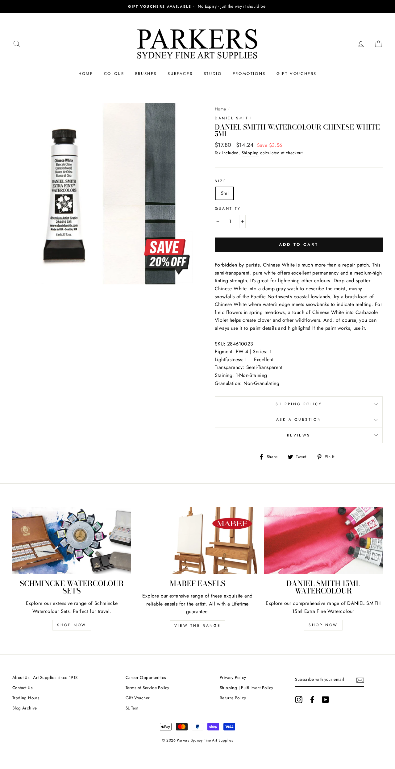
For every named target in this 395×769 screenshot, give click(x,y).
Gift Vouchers (296, 73)
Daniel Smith (233, 118)
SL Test (132, 708)
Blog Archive (24, 708)
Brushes (146, 73)
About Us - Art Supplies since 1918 (45, 677)
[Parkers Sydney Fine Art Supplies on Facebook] (312, 699)
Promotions (249, 73)
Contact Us (22, 687)
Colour (114, 73)
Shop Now (71, 625)
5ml (225, 193)
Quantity (228, 208)
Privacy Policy (233, 677)
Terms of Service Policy (147, 687)
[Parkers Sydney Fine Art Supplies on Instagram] (298, 699)
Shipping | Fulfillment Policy (246, 687)
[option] (197, 6)
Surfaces (180, 73)
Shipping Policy (299, 404)
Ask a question (298, 419)
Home (85, 73)
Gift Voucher (138, 698)
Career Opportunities (146, 677)
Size (221, 181)
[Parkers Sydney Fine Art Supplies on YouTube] (325, 699)
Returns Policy (233, 698)
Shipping (250, 153)
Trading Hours (25, 698)
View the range (197, 625)
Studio (213, 73)
